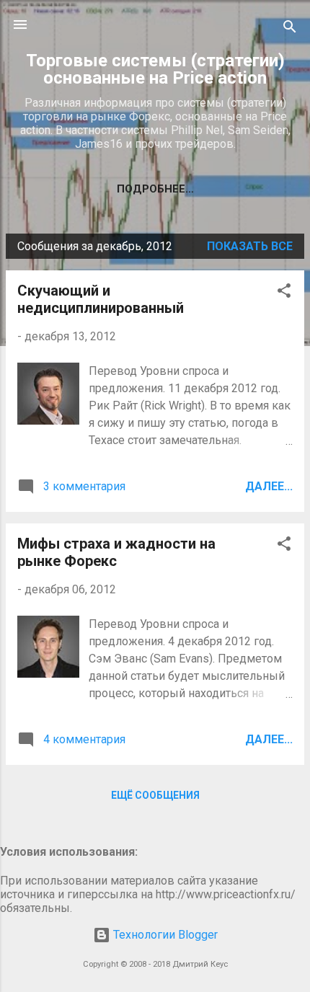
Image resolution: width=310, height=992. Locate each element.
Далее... (269, 486)
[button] (284, 293)
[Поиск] (289, 29)
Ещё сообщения (155, 795)
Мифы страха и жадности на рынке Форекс (116, 552)
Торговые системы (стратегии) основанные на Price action (155, 69)
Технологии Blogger (164, 935)
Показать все (250, 246)
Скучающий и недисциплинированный (100, 299)
